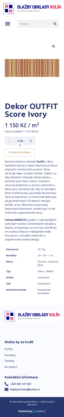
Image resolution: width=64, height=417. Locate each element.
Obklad (49, 271)
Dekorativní (44, 283)
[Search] (55, 24)
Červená (42, 261)
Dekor (41, 271)
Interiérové (43, 277)
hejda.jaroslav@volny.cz (25, 389)
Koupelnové (44, 289)
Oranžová (53, 261)
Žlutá (40, 265)
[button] (7, 23)
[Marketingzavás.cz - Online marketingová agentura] (32, 412)
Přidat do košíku (20, 152)
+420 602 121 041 (20, 383)
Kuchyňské (43, 293)
